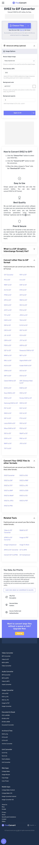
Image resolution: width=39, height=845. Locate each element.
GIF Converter (8, 275)
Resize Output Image (9, 57)
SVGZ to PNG (8, 506)
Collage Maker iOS (7, 793)
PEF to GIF (7, 408)
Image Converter (6, 706)
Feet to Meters (6, 759)
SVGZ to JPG (24, 486)
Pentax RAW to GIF (26, 398)
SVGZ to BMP (8, 491)
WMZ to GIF (23, 300)
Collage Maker (6, 771)
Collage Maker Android (8, 790)
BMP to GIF (8, 444)
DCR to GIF (7, 388)
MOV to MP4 (5, 662)
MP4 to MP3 (5, 678)
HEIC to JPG (5, 700)
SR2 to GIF (23, 423)
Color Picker (5, 781)
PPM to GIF (7, 295)
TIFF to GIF (7, 448)
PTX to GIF (23, 418)
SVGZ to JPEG (8, 501)
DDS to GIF (7, 305)
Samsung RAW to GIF (11, 403)
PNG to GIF (23, 438)
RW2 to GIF (8, 398)
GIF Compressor (25, 555)
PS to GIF (7, 280)
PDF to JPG (5, 697)
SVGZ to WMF (24, 480)
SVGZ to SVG (24, 475)
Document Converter (8, 725)
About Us (4, 804)
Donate (4, 809)
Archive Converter (7, 744)
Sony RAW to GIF (9, 393)
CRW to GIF (8, 371)
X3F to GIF (7, 350)
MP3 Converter (6, 675)
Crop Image (5, 778)
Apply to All (17, 113)
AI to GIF (22, 280)
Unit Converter (6, 762)
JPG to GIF (23, 444)
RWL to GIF (7, 361)
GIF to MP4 (23, 550)
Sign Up (22, 30)
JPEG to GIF (23, 315)
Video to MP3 (5, 681)
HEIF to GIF (23, 330)
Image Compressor (10, 545)
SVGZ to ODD (24, 491)
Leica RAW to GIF (9, 423)
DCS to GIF (23, 371)
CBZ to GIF (7, 330)
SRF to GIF (7, 418)
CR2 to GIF (23, 393)
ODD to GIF (8, 438)
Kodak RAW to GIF (25, 366)
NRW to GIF (8, 356)
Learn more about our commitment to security (19, 590)
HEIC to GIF (23, 305)
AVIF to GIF (8, 310)
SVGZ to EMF (8, 480)
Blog (3, 807)
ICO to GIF (23, 335)
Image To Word (24, 545)
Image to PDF (24, 538)
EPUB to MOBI (6, 722)
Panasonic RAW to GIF (27, 350)
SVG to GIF (7, 433)
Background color (8, 82)
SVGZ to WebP (8, 496)
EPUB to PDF (5, 718)
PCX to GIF (23, 310)
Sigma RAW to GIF (25, 361)
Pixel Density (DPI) (9, 69)
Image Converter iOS (8, 800)
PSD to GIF (23, 428)
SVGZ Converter (9, 475)
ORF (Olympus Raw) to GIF (26, 382)
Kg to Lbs (4, 756)
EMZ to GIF (7, 320)
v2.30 (17, 830)
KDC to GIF (23, 413)
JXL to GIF (7, 335)
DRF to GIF (7, 376)
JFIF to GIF (23, 340)
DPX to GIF (7, 300)
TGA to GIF (23, 320)
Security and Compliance (9, 817)
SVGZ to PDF (24, 501)
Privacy (4, 812)
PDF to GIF (23, 275)
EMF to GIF (23, 285)
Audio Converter (6, 684)
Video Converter (6, 666)
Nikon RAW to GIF (10, 428)
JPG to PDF (5, 693)
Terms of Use (25, 35)
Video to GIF (5, 659)
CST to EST (5, 740)
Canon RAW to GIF (10, 381)
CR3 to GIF (23, 376)
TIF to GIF (7, 315)
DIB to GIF (7, 325)
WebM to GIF (24, 530)
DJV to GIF (7, 290)
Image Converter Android (9, 796)
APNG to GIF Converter (8, 539)
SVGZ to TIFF (8, 486)
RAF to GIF (23, 408)
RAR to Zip (5, 734)
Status (3, 821)
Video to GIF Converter (8, 531)
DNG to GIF (7, 413)
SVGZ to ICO (24, 496)
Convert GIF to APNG (11, 555)
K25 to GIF (7, 366)
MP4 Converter (6, 656)
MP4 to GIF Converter (11, 550)
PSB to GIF (7, 345)
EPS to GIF (23, 290)
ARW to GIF (23, 345)
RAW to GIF (23, 388)
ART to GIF (23, 295)
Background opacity (9, 96)
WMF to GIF (8, 285)
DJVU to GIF (24, 325)
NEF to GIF (23, 356)
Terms (3, 815)
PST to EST (5, 737)
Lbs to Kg (4, 753)
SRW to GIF (23, 403)
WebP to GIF (24, 433)
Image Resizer (6, 774)
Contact (4, 819)
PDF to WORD (6, 715)
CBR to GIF (7, 340)
